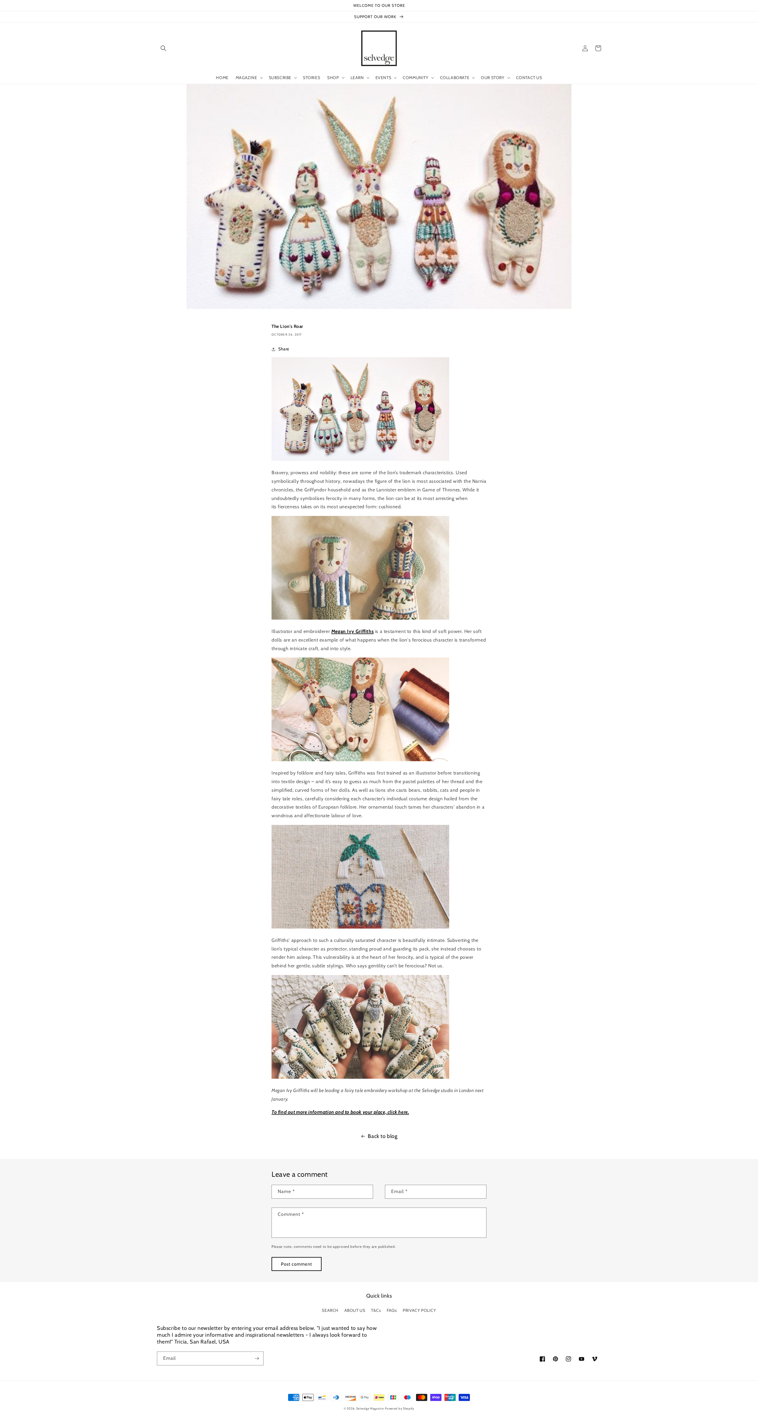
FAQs (392, 1310)
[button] (163, 48)
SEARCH (330, 1310)
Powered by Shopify (399, 1408)
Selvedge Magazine (370, 1408)
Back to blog (382, 1136)
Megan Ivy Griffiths (352, 631)
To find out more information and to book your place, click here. (340, 1112)
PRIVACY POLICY (419, 1310)
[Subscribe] (256, 1358)
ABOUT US (354, 1310)
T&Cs (376, 1310)
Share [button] (283, 349)
